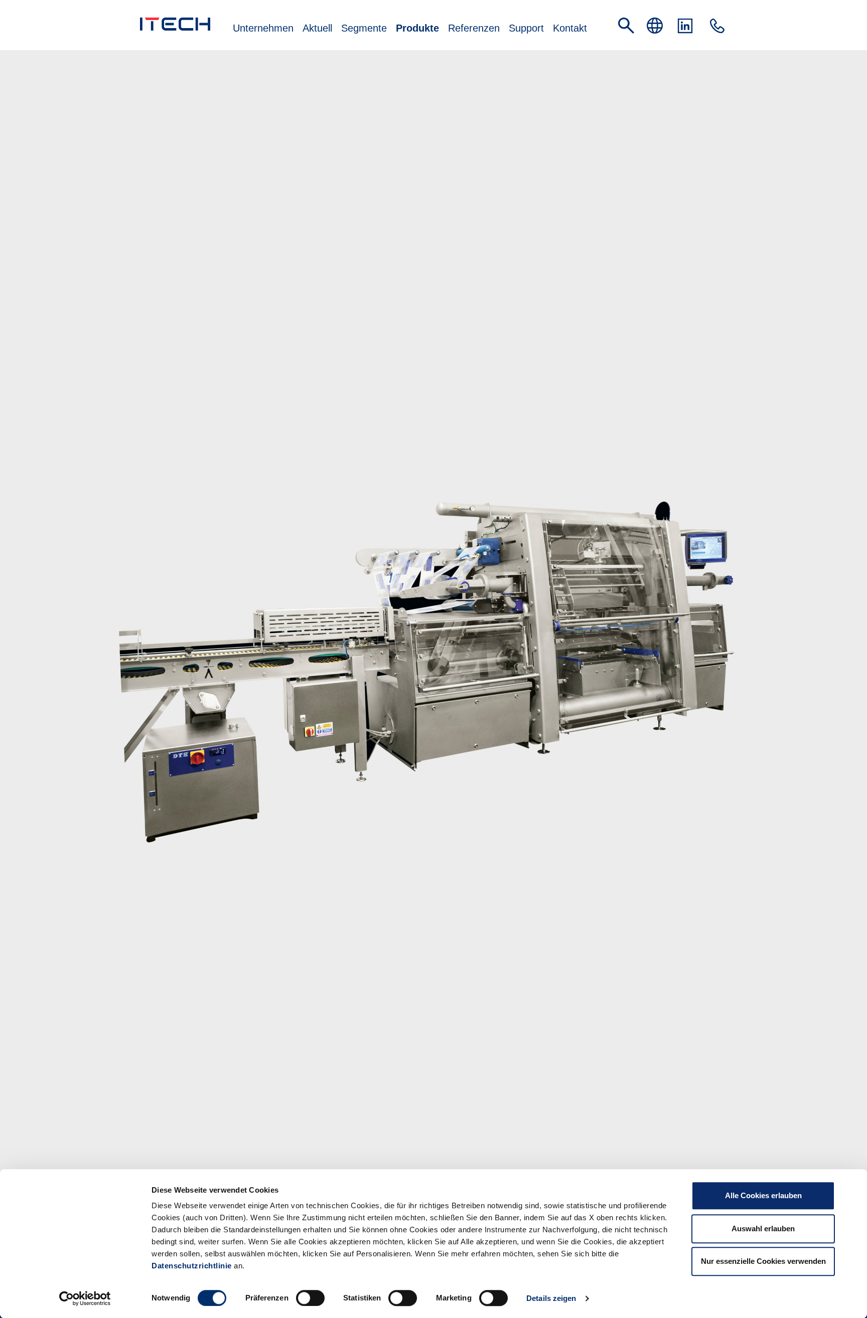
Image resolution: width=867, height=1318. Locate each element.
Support (526, 28)
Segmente (364, 28)
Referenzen (474, 28)
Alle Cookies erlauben (763, 1195)
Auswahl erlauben (763, 1228)
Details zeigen (551, 1298)
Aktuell (317, 28)
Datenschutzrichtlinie (192, 1265)
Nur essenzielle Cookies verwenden (763, 1261)
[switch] (310, 1298)
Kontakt (570, 28)
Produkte (417, 28)
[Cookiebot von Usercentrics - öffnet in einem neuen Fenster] (85, 1298)
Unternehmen (263, 28)
